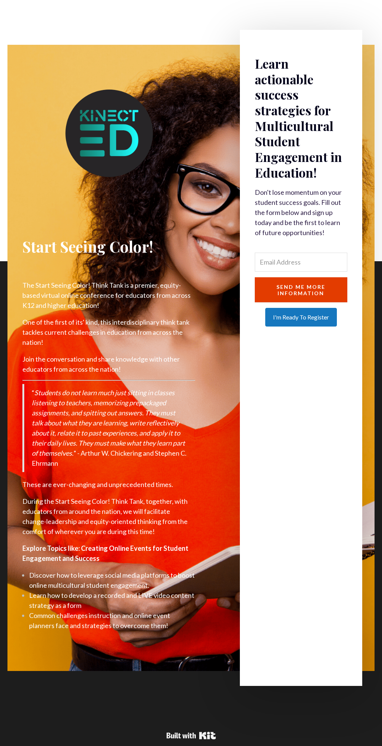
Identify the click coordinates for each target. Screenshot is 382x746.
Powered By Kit (191, 735)
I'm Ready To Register (301, 317)
